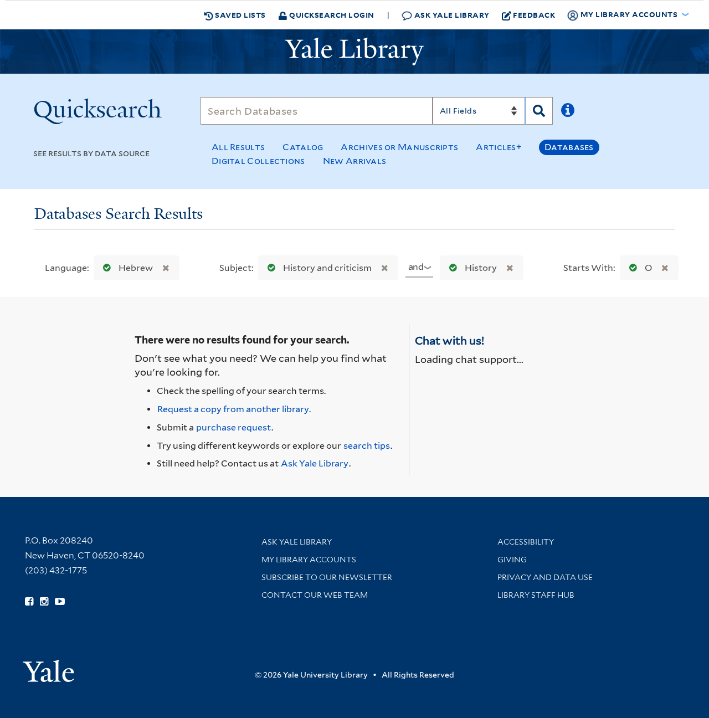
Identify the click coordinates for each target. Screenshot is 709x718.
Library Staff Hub (535, 595)
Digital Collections (258, 161)
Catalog (302, 147)
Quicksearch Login (330, 14)
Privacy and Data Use (545, 577)
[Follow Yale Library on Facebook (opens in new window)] (29, 602)
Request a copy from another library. (234, 409)
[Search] (539, 111)
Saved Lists (239, 14)
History (481, 268)
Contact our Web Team (314, 595)
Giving (512, 559)
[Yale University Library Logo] (354, 51)
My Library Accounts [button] (629, 14)
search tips (366, 445)
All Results (238, 147)
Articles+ (499, 147)
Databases (569, 147)
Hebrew (136, 268)
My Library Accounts (308, 559)
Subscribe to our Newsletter (326, 577)
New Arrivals (355, 161)
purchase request (233, 427)
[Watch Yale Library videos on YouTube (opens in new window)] (60, 602)
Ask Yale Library (451, 14)
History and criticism (327, 268)
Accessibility (525, 541)
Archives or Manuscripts (399, 147)
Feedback (534, 14)
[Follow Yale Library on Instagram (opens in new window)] (44, 602)
